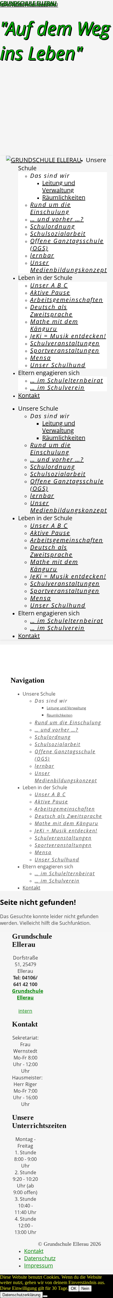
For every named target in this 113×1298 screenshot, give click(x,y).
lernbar (42, 255)
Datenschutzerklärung (21, 1295)
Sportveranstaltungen (64, 350)
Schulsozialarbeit (58, 233)
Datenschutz (39, 1258)
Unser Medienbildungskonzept (68, 266)
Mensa (40, 358)
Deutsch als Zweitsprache (51, 310)
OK (74, 1288)
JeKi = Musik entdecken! (68, 336)
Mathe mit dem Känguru (54, 325)
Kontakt (29, 395)
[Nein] (45, 1296)
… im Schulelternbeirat (66, 380)
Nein (85, 1288)
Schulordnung (52, 226)
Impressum (38, 1265)
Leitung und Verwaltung (58, 186)
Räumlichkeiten (63, 197)
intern (25, 1011)
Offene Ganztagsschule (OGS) (67, 244)
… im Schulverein (57, 387)
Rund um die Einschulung (50, 208)
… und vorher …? (57, 219)
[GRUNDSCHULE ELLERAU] (43, 160)
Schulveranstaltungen (65, 343)
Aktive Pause (50, 292)
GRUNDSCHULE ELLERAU (28, 3)
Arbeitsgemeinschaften (66, 300)
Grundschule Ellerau (27, 994)
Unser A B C (49, 285)
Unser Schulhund (58, 365)
